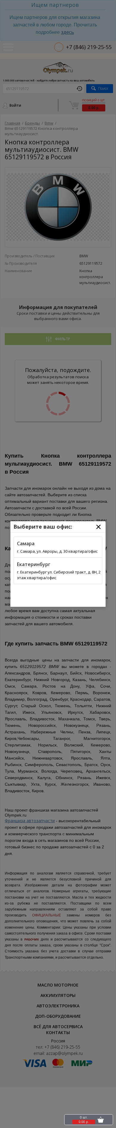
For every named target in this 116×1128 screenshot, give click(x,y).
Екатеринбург (33, 564)
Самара (26, 543)
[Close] (98, 527)
